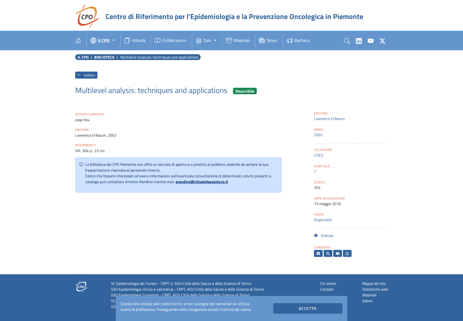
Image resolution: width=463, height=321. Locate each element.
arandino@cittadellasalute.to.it (202, 182)
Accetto (308, 308)
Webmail (369, 295)
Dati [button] (207, 40)
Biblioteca (104, 57)
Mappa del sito (374, 283)
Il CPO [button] (103, 40)
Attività (138, 40)
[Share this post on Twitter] (328, 253)
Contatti (327, 289)
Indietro (89, 75)
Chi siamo (328, 283)
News (272, 40)
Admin (367, 301)
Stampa (326, 235)
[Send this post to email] (337, 253)
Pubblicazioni (174, 40)
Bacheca (302, 40)
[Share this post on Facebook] (318, 253)
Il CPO (83, 57)
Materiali (242, 40)
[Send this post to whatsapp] (347, 253)
